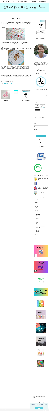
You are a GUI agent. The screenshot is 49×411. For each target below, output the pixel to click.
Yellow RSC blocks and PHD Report (43, 179)
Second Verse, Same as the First (41, 226)
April (36, 223)
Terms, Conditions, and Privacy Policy (40, 148)
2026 (36, 199)
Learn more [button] (44, 405)
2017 (35, 211)
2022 (36, 204)
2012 (35, 239)
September (38, 216)
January (37, 232)
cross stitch (7, 83)
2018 (35, 210)
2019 (35, 208)
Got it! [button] (39, 408)
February (37, 231)
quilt (11, 83)
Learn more (42, 107)
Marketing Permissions (37, 100)
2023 (36, 203)
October (37, 215)
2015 (35, 235)
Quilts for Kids (41, 192)
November (38, 214)
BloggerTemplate (17, 409)
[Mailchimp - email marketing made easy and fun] (45, 110)
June (36, 220)
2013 (35, 238)
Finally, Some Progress (40, 224)
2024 (36, 202)
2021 (35, 206)
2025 (36, 200)
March (37, 230)
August (37, 218)
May (36, 222)
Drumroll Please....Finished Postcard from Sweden (43, 188)
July (36, 219)
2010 (35, 242)
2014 (35, 236)
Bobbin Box (38, 227)
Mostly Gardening (39, 228)
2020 (36, 207)
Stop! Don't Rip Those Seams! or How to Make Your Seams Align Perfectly (42, 183)
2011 (35, 240)
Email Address (36, 96)
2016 (35, 234)
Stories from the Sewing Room (24, 7)
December (38, 212)
